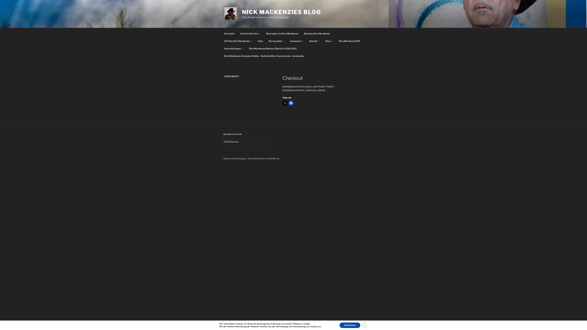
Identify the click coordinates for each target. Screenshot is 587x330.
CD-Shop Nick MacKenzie (237, 41)
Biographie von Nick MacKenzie (282, 33)
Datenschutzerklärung (234, 158)
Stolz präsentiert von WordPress (263, 158)
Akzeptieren (350, 325)
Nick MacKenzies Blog (281, 12)
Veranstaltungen (232, 48)
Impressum (295, 41)
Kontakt (313, 41)
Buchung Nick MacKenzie (317, 33)
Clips (260, 41)
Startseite (229, 33)
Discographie (275, 41)
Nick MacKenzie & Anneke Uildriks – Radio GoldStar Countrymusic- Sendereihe (264, 56)
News (328, 41)
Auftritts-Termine (249, 33)
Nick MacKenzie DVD (349, 41)
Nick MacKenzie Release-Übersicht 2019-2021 (273, 48)
